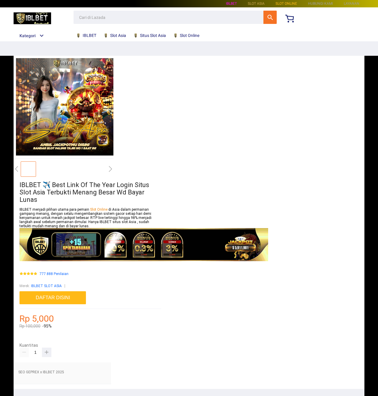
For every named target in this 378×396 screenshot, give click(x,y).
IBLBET (231, 3)
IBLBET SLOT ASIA (46, 286)
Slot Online (286, 3)
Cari (270, 17)
